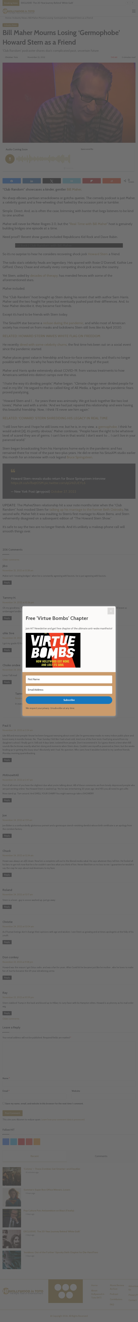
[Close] (111, 611)
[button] (69, 651)
